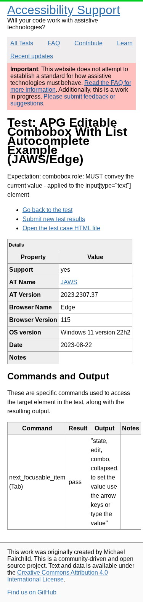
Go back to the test (47, 210)
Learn (125, 43)
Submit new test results (53, 219)
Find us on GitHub (31, 592)
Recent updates (31, 56)
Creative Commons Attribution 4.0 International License (57, 576)
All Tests (21, 43)
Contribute (88, 43)
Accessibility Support (63, 10)
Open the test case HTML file (61, 228)
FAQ (54, 43)
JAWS (69, 282)
